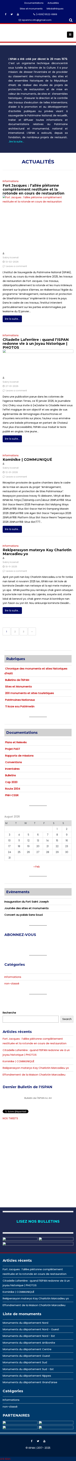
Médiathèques (55, 8)
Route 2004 (12, 788)
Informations (11, 181)
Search (67, 1019)
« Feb (37, 866)
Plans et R (11, 742)
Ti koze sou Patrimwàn (19, 706)
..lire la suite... (16, 141)
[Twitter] (38, 1441)
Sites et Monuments (18, 686)
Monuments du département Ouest (26, 1356)
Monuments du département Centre (27, 1349)
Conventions (13, 762)
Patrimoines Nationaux (20, 700)
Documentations (33, 3)
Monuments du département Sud (25, 1362)
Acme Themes (46, 1454)
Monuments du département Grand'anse (30, 1382)
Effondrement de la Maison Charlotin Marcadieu (34, 1074)
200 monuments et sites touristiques (29, 693)
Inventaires (12, 769)
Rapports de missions (19, 755)
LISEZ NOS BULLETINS (38, 1221)
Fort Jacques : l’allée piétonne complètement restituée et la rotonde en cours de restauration (33, 189)
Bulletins (10, 775)
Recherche (9, 1012)
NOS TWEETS (10, 1118)
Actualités (53, 3)
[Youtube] (44, 1441)
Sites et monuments (31, 8)
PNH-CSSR (12, 795)
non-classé (11, 983)
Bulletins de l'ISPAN (17, 680)
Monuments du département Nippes (27, 1376)
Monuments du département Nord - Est (29, 1336)
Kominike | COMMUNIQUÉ (27, 459)
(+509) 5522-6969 (46, 14)
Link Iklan (5, 1459)
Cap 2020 (11, 782)
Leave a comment (16, 266)
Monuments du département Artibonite (29, 1342)
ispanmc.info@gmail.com (36, 20)
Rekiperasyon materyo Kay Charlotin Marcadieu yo (37, 552)
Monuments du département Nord (25, 1323)
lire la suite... (12, 319)
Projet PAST (12, 749)
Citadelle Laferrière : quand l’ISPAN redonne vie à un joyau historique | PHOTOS (36, 343)
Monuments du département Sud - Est (28, 1369)
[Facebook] (31, 1441)
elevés (22, 742)
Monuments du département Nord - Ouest (31, 1329)
